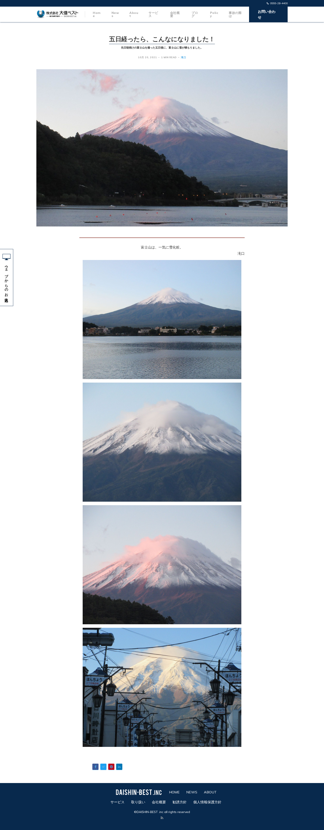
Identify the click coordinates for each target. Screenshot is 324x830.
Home (97, 14)
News (115, 14)
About (133, 14)
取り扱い (138, 802)
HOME (174, 792)
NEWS (191, 792)
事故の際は (235, 14)
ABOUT (210, 792)
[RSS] (162, 818)
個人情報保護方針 (207, 802)
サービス (153, 14)
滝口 (183, 57)
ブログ (195, 14)
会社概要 (175, 14)
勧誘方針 (180, 802)
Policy (214, 14)
